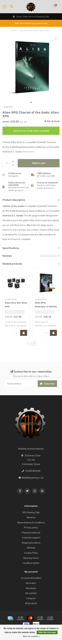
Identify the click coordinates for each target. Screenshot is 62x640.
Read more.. (29, 151)
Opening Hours (31, 558)
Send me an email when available (31, 130)
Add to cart (38, 163)
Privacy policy (31, 527)
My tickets (31, 588)
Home (14, 30)
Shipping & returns (31, 542)
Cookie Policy (31, 552)
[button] (31, 102)
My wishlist (31, 593)
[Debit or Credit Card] (20, 618)
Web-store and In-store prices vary (31, 23)
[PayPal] (40, 618)
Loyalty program (31, 563)
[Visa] (26, 623)
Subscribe (49, 383)
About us (31, 517)
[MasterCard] (30, 618)
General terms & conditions (31, 522)
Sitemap (31, 547)
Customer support (31, 537)
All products (31, 603)
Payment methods (31, 532)
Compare (31, 598)
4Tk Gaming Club (31, 512)
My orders (31, 583)
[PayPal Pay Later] (50, 618)
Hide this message (47, 632)
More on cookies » (31, 636)
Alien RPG (8, 107)
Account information (31, 578)
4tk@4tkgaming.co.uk (32, 477)
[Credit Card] (10, 618)
